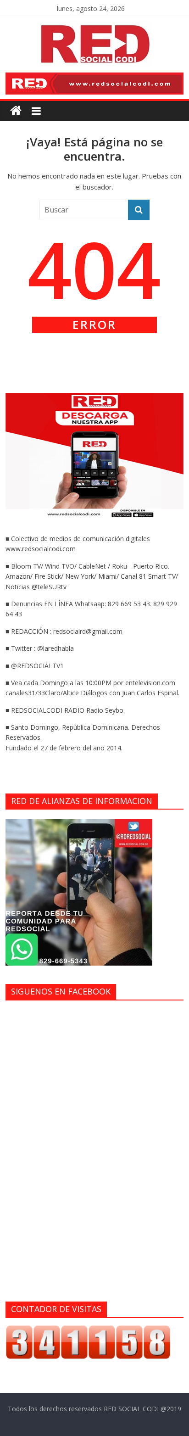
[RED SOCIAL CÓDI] (16, 111)
